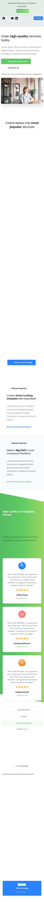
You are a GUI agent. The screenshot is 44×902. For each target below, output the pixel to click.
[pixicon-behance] (30, 735)
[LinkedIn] (16, 18)
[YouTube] (12, 18)
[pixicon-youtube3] (22, 735)
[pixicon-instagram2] (18, 735)
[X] (8, 18)
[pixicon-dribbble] (26, 735)
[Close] (40, 8)
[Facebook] (3, 18)
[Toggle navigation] (41, 24)
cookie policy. (13, 900)
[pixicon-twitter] (13, 735)
